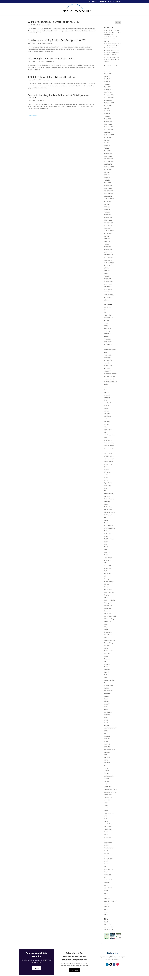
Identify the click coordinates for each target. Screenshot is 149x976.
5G (37, 80)
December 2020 (108, 254)
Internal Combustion (110, 616)
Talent (106, 832)
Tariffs (106, 834)
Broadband (107, 403)
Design (106, 475)
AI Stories (107, 331)
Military (106, 672)
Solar (105, 802)
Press (105, 717)
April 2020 (107, 276)
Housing (106, 579)
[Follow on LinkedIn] (107, 964)
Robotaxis (107, 763)
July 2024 (106, 140)
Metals (106, 661)
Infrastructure (108, 608)
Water (106, 896)
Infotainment (108, 605)
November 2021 (108, 225)
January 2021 (108, 252)
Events (106, 523)
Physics (106, 699)
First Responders (109, 539)
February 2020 (108, 281)
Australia (106, 363)
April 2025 (107, 116)
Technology (107, 837)
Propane (106, 725)
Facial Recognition (109, 528)
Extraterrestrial (108, 525)
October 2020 (108, 260)
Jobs (38, 100)
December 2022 (108, 191)
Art (105, 347)
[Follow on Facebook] (114, 964)
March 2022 (107, 215)
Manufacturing (108, 643)
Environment (108, 515)
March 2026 (107, 87)
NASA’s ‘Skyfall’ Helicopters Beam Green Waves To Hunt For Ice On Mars (112, 32)
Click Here (74, 970)
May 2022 (107, 209)
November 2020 (108, 257)
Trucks (106, 861)
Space (106, 805)
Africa (106, 323)
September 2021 (109, 231)
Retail (106, 754)
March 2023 (107, 183)
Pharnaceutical (108, 693)
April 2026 (107, 84)
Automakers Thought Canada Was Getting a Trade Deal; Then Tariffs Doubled (112, 46)
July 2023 (106, 172)
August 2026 (107, 73)
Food (105, 544)
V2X (105, 877)
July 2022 (106, 204)
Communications (109, 443)
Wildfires (106, 906)
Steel (105, 816)
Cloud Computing (109, 435)
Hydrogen (107, 587)
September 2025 (109, 103)
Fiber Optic (107, 533)
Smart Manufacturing (110, 789)
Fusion (106, 555)
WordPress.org (108, 929)
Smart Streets (108, 794)
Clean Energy (108, 429)
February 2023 (108, 185)
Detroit (106, 477)
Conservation (108, 451)
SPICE (105, 808)
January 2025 (108, 124)
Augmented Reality (109, 360)
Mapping (106, 645)
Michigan (107, 669)
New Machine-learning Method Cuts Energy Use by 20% (57, 40)
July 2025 (106, 108)
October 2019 (108, 292)
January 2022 (108, 220)
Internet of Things (109, 619)
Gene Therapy (108, 557)
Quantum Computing (110, 728)
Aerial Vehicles (108, 318)
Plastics (106, 701)
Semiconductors (109, 776)
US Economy (107, 874)
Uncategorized (108, 869)
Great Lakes (107, 565)
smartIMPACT (103, 1)
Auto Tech (107, 368)
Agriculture (107, 328)
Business (106, 405)
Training (106, 853)
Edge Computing (109, 493)
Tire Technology (108, 848)
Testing (106, 845)
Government (107, 560)
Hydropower (107, 589)
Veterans (106, 882)
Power (106, 709)
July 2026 (106, 76)
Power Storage (108, 712)
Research (107, 752)
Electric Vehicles (109, 499)
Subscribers (118, 1)
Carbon (106, 419)
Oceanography (108, 691)
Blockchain (107, 395)
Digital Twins (108, 483)
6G (105, 312)
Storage (106, 821)
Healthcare (40, 25)
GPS (105, 563)
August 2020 (107, 265)
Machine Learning (46, 43)
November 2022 (108, 193)
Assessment (107, 355)
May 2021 (107, 241)
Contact (36, 968)
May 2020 (107, 273)
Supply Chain (108, 824)
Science (106, 773)
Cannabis (107, 413)
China (106, 427)
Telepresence (108, 842)
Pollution (106, 704)
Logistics (106, 637)
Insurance (107, 611)
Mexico (106, 667)
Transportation (108, 858)
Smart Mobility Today (110, 792)
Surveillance (107, 826)
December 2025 (108, 95)
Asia (105, 352)
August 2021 (107, 233)
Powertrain (107, 714)
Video (105, 885)
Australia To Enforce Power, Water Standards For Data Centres (112, 39)
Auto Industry (108, 365)
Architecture (107, 344)
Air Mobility (107, 333)
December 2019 (108, 286)
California (107, 408)
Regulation (107, 747)
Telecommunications (45, 80)
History (106, 576)
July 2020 (106, 268)
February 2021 (108, 249)
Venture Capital (108, 880)
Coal (105, 437)
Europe (106, 520)
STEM (105, 818)
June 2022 (107, 207)
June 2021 (107, 238)
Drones (106, 488)
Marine (106, 648)
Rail (105, 733)
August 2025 (107, 105)
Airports (106, 336)
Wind (105, 909)
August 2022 (107, 201)
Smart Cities (47, 25)
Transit (106, 856)
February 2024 (108, 153)
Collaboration (108, 440)
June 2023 (107, 175)
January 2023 (108, 188)
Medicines (107, 659)
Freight (106, 549)
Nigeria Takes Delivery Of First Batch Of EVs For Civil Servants (111, 59)
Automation (107, 371)
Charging (107, 421)
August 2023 (107, 169)
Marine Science (108, 651)
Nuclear (106, 688)
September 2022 (109, 199)
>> (111, 1)
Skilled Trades (108, 784)
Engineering (107, 507)
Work (105, 914)
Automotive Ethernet (110, 373)
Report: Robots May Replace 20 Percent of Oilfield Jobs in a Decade (59, 96)
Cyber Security (108, 461)
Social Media (108, 797)
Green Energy (108, 568)
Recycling (107, 744)
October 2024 (108, 132)
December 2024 (108, 127)
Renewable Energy (109, 749)
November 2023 (108, 161)
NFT (105, 683)
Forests (106, 547)
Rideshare (107, 757)
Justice (106, 629)
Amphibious (107, 339)
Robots (42, 100)
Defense (106, 467)
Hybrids (106, 584)
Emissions (107, 501)
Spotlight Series (108, 813)
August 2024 (107, 137)
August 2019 (107, 297)
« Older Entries (32, 116)
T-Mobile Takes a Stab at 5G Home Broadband (52, 76)
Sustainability (108, 829)
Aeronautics (107, 320)
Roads (106, 760)
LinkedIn (94, 1)
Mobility (106, 675)
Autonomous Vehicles (110, 381)
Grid (105, 571)
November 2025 (108, 97)
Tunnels (106, 864)
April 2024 (107, 148)
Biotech (106, 392)
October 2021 (108, 228)
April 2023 (107, 180)
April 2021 (107, 244)
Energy (39, 43)
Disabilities (107, 485)
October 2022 (108, 196)
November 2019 (108, 289)
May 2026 (107, 81)
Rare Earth (107, 736)
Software (106, 800)
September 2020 (109, 263)
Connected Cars (108, 448)
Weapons (107, 898)
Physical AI (107, 696)
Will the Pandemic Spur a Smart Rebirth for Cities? (54, 21)
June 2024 (107, 143)
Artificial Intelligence (43, 61)
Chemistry (107, 424)
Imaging (106, 595)
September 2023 (109, 167)
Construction (108, 453)
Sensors (106, 779)
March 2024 (107, 151)
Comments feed (108, 927)
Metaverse (107, 664)
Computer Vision (109, 445)
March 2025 (107, 119)
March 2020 (107, 278)
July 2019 (106, 300)
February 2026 (108, 89)
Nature (106, 677)
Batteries (106, 387)
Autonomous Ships (109, 379)
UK (105, 866)
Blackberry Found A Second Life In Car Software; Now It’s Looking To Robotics (112, 52)
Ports (105, 707)
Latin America (108, 632)
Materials (107, 653)
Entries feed (107, 924)
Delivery (106, 469)
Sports (106, 810)
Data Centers (108, 464)
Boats (105, 400)
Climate (106, 432)
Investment (107, 621)
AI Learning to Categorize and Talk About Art (51, 58)
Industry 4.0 (107, 603)
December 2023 (108, 159)
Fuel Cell (106, 552)
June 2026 (107, 79)
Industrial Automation (110, 600)
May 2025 (107, 113)
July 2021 (106, 236)
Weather (106, 904)
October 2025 (108, 100)
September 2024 (109, 135)
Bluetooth (107, 397)
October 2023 (108, 164)
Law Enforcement (109, 635)
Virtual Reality (108, 888)
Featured (51, 61)
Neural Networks (109, 680)
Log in (106, 921)
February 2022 (108, 217)
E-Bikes (106, 491)
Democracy (107, 472)
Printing (106, 720)
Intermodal (107, 613)
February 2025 (108, 121)
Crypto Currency (109, 459)
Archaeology (107, 342)
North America (108, 685)
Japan (106, 624)
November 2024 (108, 129)
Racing (106, 731)
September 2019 (109, 294)
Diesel (106, 480)
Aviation (106, 384)
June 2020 (107, 270)
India (105, 597)
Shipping (106, 781)
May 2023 (107, 177)
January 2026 (108, 92)
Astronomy (107, 358)
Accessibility (107, 315)
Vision (106, 890)
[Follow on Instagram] (117, 964)
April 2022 (107, 212)
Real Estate (107, 739)
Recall (106, 741)
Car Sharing (107, 416)
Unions (106, 872)
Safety (106, 768)
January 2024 (108, 156)
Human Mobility (108, 581)
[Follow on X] (110, 964)
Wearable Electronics (110, 901)
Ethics (106, 517)
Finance (106, 536)
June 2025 (107, 111)
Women (106, 912)
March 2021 (107, 247)
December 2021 (108, 223)
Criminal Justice (108, 456)
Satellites (107, 770)
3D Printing (107, 307)
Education (107, 496)
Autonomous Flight (109, 376)
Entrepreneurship (109, 512)
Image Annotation (109, 592)
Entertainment (108, 509)
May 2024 (107, 145)
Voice (105, 893)
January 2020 (108, 284)
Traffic (106, 850)
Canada (106, 411)
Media (106, 656)
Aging (106, 326)
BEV (105, 389)
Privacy (106, 723)
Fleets (106, 541)
